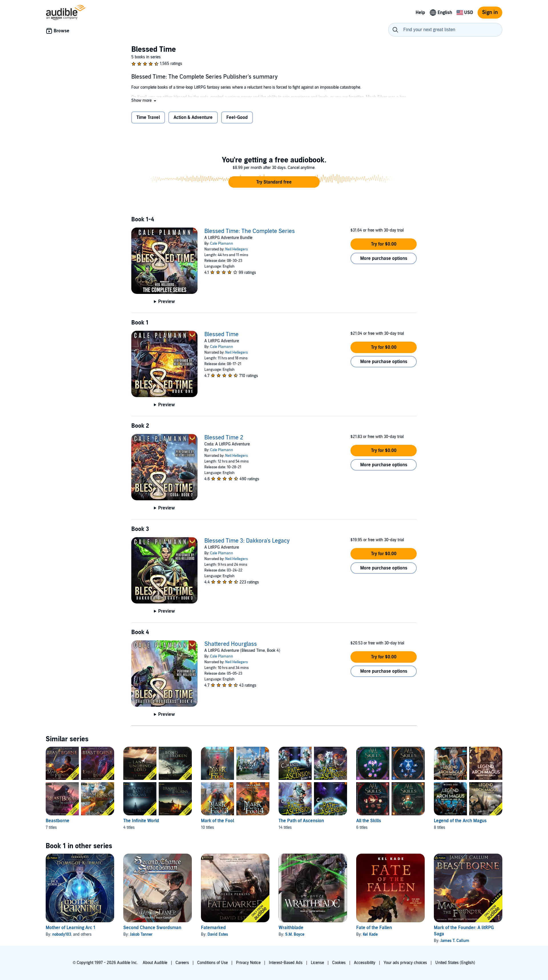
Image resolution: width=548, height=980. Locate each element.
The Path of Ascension (301, 821)
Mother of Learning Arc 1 (70, 928)
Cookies (339, 962)
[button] (144, 100)
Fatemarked (213, 928)
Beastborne (57, 821)
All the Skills (368, 821)
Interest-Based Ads (286, 962)
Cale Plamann (221, 243)
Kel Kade (370, 934)
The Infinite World (141, 821)
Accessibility (364, 962)
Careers (182, 962)
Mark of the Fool (217, 821)
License (317, 962)
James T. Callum (454, 940)
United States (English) (455, 962)
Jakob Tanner (141, 934)
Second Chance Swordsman (152, 928)
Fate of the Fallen (374, 928)
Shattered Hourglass (230, 644)
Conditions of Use (212, 962)
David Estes (217, 934)
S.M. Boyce (294, 934)
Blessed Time (221, 334)
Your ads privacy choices (405, 962)
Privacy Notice (248, 962)
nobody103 (61, 934)
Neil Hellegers (236, 249)
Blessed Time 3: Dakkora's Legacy (247, 540)
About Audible (155, 962)
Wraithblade (291, 928)
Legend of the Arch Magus (460, 821)
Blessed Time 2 (223, 437)
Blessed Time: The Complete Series (249, 231)
